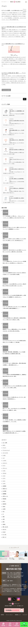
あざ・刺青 (5, 442)
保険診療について (18, 614)
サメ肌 (4, 455)
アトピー (4, 447)
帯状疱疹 (4, 498)
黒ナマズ (4, 537)
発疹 (3, 516)
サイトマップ (25, 614)
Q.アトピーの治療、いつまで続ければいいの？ (12, 10)
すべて (4, 465)
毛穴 (3, 511)
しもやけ (4, 460)
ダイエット (5, 468)
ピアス (4, 478)
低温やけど (5, 488)
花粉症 (4, 524)
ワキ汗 (4, 483)
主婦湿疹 (4, 486)
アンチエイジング (6, 450)
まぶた (4, 480)
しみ (3, 457)
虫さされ (4, 529)
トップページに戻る (6, 89)
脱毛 (3, 521)
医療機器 (4, 493)
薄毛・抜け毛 (5, 526)
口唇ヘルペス (5, 496)
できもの (4, 473)
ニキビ (4, 475)
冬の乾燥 (4, 491)
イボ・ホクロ (5, 452)
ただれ (4, 470)
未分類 (4, 509)
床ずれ (4, 501)
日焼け (4, 506)
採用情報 (2, 614)
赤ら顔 (4, 532)
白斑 (3, 519)
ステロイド (5, 463)
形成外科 (4, 503)
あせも (4, 445)
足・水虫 (4, 534)
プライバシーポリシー (9, 614)
